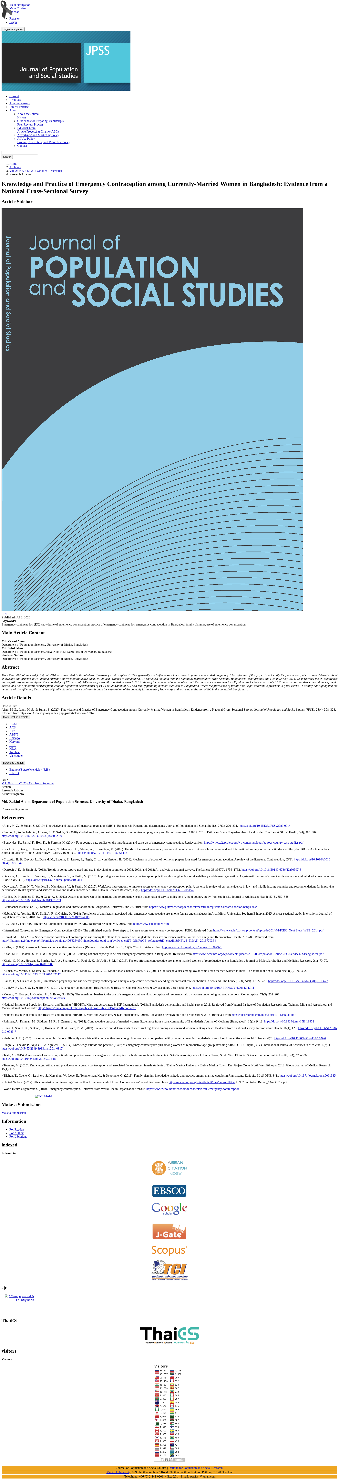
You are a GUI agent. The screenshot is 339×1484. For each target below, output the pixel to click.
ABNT (13, 734)
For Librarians (18, 1136)
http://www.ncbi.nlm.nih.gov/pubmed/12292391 (192, 947)
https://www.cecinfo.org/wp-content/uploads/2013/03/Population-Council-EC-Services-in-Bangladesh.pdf (258, 954)
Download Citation (13, 762)
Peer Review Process (30, 124)
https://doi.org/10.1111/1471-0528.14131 (103, 852)
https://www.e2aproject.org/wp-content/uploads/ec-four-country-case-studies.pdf (253, 842)
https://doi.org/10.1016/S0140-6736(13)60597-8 (271, 869)
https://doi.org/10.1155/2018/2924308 (66, 917)
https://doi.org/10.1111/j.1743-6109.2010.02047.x (32, 974)
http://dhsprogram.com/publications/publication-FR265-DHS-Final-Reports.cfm (87, 1008)
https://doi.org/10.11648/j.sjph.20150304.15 (29, 1058)
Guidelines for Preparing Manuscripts (40, 121)
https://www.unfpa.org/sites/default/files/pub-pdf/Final (202, 1082)
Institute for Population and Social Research (196, 1467)
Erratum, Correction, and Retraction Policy (43, 142)
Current (14, 96)
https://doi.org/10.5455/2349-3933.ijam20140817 (32, 1048)
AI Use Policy (26, 138)
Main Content (17, 8)
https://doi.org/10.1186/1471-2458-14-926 (300, 1038)
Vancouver (16, 755)
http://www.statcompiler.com (151, 923)
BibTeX (14, 773)
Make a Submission (14, 1112)
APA (12, 731)
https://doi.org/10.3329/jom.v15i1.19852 (289, 1021)
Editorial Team (26, 128)
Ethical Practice (19, 106)
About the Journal (28, 114)
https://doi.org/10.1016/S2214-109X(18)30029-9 (32, 836)
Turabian (14, 752)
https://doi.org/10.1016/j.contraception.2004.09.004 (33, 998)
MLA (12, 748)
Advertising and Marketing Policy (38, 135)
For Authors (16, 1133)
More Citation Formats (15, 717)
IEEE (12, 745)
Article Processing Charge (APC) (38, 131)
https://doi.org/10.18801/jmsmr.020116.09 (27, 964)
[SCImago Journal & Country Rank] (19, 1300)
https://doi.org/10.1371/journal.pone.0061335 (308, 1075)
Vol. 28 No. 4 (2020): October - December (35, 170)
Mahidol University (118, 1472)
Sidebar (14, 12)
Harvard (14, 741)
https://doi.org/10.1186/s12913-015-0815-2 (167, 890)
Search (7, 156)
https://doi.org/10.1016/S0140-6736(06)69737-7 (298, 981)
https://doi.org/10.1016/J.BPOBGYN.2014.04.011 (223, 987)
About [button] (13, 110)
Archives (15, 99)
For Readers (17, 1129)
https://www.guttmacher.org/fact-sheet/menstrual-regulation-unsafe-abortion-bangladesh (203, 907)
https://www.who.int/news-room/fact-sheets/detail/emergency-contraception (193, 1089)
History (21, 117)
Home (13, 163)
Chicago (14, 738)
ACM (13, 724)
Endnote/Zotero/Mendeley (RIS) (29, 769)
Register (14, 18)
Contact (22, 145)
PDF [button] (4, 613)
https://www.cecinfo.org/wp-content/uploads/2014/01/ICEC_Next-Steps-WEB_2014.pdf (268, 930)
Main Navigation (19, 4)
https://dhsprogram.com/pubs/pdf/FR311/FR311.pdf (263, 1014)
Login (13, 22)
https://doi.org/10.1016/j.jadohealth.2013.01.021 (31, 900)
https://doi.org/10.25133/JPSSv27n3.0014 (265, 825)
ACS (12, 727)
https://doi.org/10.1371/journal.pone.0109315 (54, 879)
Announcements (19, 103)
